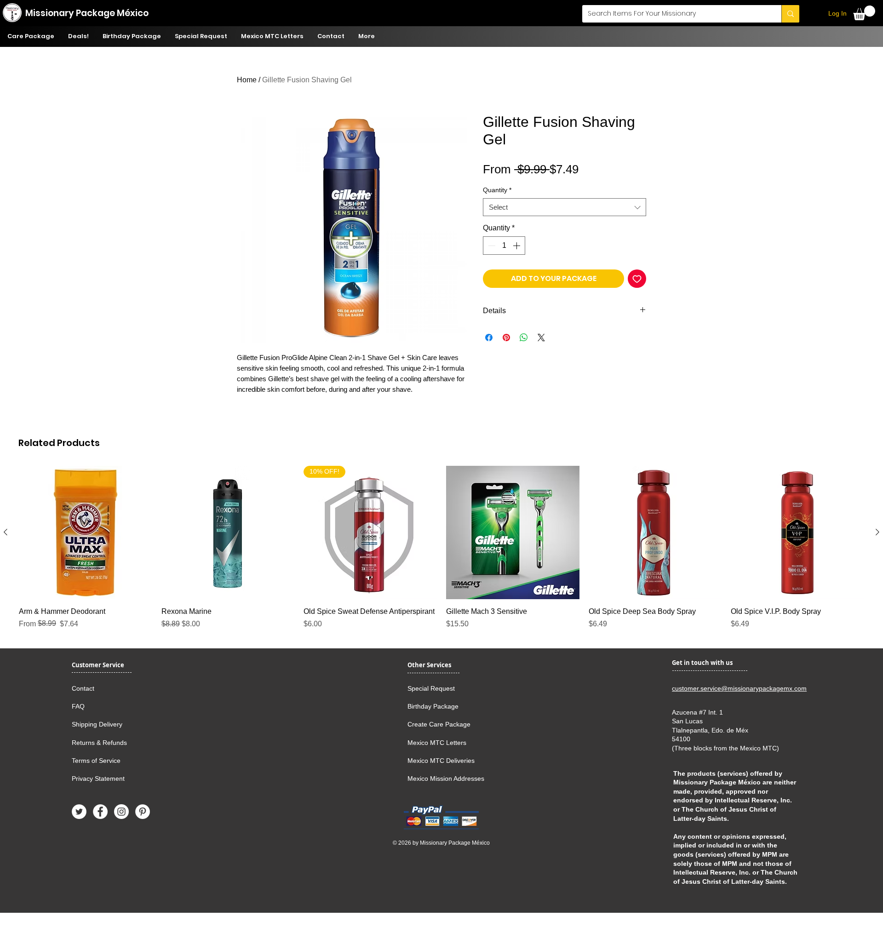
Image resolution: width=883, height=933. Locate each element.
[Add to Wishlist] (637, 278)
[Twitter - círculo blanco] (79, 811)
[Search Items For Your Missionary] (790, 14)
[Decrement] (490, 245)
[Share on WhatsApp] (523, 337)
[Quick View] (85, 532)
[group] (441, 547)
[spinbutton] (504, 245)
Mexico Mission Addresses (445, 778)
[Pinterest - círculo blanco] (142, 811)
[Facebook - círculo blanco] (100, 811)
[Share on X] (541, 337)
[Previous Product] (5, 532)
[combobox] (564, 207)
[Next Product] (877, 532)
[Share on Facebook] (488, 337)
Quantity (497, 190)
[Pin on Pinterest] (506, 337)
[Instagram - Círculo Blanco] (121, 811)
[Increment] (517, 245)
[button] (864, 13)
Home (247, 80)
